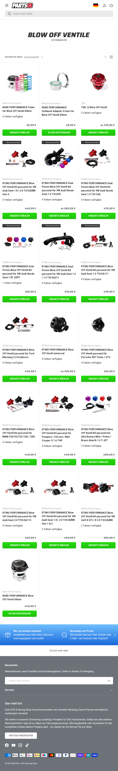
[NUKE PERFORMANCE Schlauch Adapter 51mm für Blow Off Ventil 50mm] (59, 82)
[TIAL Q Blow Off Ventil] (98, 82)
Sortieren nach (13, 56)
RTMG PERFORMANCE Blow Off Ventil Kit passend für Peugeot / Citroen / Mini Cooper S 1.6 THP (58, 435)
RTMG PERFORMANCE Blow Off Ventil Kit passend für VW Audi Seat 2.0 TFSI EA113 (19, 516)
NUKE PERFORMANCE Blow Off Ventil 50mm (17, 597)
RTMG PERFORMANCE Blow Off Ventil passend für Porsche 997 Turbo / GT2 (97, 353)
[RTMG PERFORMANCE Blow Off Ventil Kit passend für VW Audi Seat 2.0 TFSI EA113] (19, 487)
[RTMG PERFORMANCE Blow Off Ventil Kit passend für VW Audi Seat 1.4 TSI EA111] (98, 241)
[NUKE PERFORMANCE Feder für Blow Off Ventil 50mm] (19, 82)
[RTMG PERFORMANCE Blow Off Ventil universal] (59, 324)
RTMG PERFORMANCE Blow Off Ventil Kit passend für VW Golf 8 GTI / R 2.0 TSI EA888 (98, 516)
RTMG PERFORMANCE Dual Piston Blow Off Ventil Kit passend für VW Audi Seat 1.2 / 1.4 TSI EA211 (59, 272)
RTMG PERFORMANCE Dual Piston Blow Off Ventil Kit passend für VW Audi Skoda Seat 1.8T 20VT (18, 272)
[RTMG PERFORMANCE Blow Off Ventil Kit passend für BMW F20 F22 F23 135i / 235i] (19, 404)
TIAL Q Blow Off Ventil (94, 107)
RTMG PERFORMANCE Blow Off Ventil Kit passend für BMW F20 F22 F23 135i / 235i (18, 433)
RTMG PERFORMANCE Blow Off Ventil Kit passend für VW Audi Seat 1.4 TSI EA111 (98, 270)
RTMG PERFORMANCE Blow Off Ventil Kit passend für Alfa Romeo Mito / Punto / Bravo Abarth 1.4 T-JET (97, 435)
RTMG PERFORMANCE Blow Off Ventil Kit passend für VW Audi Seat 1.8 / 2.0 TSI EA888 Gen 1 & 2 (59, 518)
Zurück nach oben (59, 650)
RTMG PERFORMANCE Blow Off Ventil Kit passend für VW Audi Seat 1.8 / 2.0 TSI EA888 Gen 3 (19, 189)
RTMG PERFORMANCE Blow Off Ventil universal (58, 351)
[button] (111, 5)
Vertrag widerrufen (21, 735)
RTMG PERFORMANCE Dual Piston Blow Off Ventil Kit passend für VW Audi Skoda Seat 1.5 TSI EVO (58, 189)
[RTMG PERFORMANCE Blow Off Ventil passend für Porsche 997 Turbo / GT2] (98, 324)
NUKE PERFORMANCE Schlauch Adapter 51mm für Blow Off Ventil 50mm (58, 111)
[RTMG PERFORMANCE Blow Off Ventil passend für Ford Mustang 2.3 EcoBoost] (19, 324)
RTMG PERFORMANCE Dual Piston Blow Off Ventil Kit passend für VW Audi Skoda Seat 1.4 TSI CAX (97, 189)
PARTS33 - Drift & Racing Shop (24, 763)
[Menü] (6, 5)
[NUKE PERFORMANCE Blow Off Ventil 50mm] (19, 570)
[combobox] (59, 14)
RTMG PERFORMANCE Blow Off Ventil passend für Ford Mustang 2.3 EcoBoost (18, 353)
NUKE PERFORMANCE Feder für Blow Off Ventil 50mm (18, 109)
